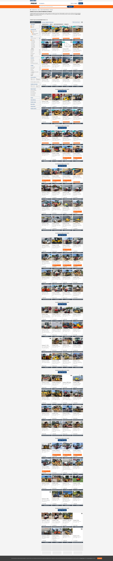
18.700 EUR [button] (44, 197)
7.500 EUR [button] (75, 503)
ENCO (46, 404)
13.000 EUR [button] (65, 488)
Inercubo (78, 489)
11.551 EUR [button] (65, 334)
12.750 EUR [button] (75, 69)
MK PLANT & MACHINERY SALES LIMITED (57, 435)
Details (32, 97)
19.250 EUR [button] (44, 106)
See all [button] (32, 48)
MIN (31, 78)
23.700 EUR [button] (44, 266)
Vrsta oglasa (33, 24)
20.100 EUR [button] (65, 402)
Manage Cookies (82, 558)
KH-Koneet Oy (46, 542)
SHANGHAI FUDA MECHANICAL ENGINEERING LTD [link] (59, 55)
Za (36, 85)
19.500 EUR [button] (54, 503)
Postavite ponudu (55, 38)
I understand (99, 558)
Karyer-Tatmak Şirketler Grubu (78, 351)
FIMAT (67, 542)
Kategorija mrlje (33, 29)
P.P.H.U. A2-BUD (78, 320)
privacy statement (89, 558)
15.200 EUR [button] (44, 319)
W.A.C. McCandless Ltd (57, 283)
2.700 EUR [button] (54, 159)
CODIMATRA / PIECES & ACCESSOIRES (57, 214)
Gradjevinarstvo (34, 9)
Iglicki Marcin (46, 367)
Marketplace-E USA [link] (46, 183)
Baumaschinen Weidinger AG (46, 351)
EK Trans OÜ (67, 489)
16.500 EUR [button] (75, 251)
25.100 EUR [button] (44, 282)
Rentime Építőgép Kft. (78, 526)
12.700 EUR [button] (44, 540)
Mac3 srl (57, 252)
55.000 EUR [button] (54, 266)
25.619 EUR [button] (44, 525)
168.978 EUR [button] (54, 456)
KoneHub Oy (46, 457)
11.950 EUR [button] (54, 319)
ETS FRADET (57, 505)
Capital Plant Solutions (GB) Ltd (46, 526)
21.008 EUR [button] (54, 525)
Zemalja (32, 65)
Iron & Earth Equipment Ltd (67, 388)
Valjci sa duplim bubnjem (45, 9)
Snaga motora (33, 106)
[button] (35, 22)
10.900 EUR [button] (44, 456)
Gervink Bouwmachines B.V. (46, 230)
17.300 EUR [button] (75, 228)
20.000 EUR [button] (54, 213)
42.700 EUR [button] (44, 213)
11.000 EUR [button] (65, 503)
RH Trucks (57, 320)
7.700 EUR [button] (64, 213)
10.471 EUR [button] (75, 525)
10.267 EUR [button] (44, 159)
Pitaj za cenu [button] (44, 38)
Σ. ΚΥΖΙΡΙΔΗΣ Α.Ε (57, 299)
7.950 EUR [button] (54, 433)
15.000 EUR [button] (44, 297)
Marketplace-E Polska (78, 214)
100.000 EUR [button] (75, 350)
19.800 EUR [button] (54, 228)
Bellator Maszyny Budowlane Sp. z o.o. (68, 419)
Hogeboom (57, 542)
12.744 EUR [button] (44, 503)
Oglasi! (81, 3)
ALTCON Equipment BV (47, 123)
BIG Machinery (46, 336)
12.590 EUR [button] (65, 282)
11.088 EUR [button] (54, 106)
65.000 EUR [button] (65, 266)
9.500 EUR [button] (44, 350)
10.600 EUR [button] (65, 228)
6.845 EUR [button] (54, 69)
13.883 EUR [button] (75, 402)
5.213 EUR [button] (64, 525)
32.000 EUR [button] (44, 402)
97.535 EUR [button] (75, 456)
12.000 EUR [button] (65, 540)
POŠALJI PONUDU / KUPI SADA (66, 158)
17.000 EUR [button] (54, 540)
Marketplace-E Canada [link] (67, 252)
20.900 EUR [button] (44, 418)
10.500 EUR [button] (44, 228)
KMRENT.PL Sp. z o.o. (57, 388)
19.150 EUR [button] (75, 197)
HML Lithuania (47, 320)
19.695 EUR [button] (54, 387)
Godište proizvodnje (34, 84)
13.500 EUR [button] (65, 472)
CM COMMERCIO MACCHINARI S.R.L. (47, 388)
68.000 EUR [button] (75, 266)
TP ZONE (78, 474)
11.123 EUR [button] (75, 540)
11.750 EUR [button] (65, 69)
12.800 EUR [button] (75, 488)
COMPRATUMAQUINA (78, 367)
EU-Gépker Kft (46, 419)
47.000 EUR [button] (75, 213)
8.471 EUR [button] (75, 334)
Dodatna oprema (33, 108)
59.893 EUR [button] (65, 159)
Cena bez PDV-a (33, 77)
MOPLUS (67, 404)
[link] (46, 29)
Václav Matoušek (46, 283)
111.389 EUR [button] (65, 456)
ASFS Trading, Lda (67, 505)
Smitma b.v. (67, 70)
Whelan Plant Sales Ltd (67, 320)
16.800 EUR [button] (44, 251)
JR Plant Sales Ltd (78, 388)
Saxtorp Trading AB (57, 336)
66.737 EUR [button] (75, 159)
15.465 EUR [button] (75, 297)
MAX (36, 78)
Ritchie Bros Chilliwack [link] (67, 55)
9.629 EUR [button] (75, 387)
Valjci (39, 9)
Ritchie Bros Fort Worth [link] (46, 55)
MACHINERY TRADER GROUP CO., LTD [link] (57, 70)
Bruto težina (33, 104)
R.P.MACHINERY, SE (67, 214)
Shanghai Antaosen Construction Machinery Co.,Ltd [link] (80, 283)
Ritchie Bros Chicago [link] (78, 183)
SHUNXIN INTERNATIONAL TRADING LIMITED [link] (79, 542)
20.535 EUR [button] (75, 282)
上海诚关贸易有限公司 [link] (67, 336)
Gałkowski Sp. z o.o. (46, 505)
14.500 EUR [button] (44, 334)
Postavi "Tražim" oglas (62, 91)
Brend (32, 36)
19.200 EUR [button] (65, 197)
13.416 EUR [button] (65, 387)
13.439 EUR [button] (75, 319)
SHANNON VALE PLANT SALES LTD (77, 299)
